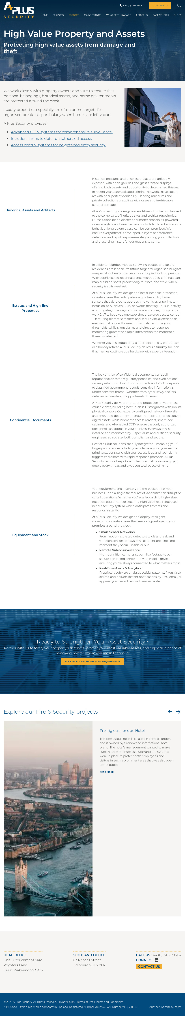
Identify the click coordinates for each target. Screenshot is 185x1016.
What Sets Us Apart (118, 15)
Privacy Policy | (66, 1002)
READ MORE (107, 771)
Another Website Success (165, 1007)
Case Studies (161, 15)
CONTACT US (160, 5)
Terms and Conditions (109, 1002)
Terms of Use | (86, 1002)
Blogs (177, 15)
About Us (142, 15)
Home (44, 15)
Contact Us (149, 966)
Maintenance (92, 15)
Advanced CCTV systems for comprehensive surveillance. (62, 132)
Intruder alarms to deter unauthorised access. (51, 138)
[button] (170, 711)
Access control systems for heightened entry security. (58, 145)
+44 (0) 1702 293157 (166, 955)
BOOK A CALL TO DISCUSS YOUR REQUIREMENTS (92, 661)
